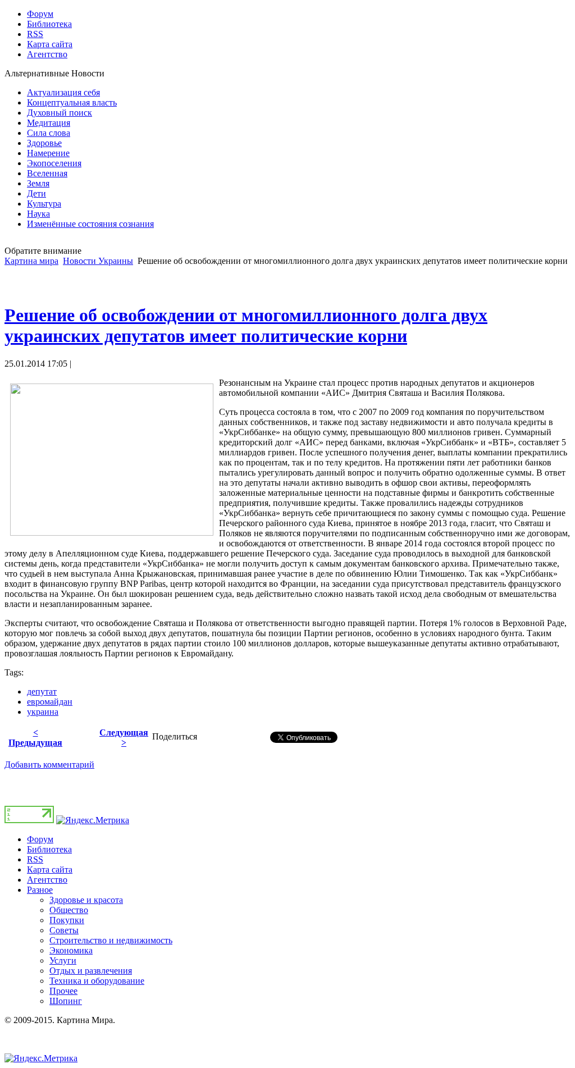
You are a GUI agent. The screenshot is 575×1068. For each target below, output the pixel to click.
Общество (68, 910)
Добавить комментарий (49, 764)
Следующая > (123, 737)
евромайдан (49, 701)
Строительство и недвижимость (110, 940)
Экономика (71, 950)
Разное (40, 889)
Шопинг (65, 1001)
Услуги (62, 960)
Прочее (63, 991)
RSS (35, 859)
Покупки (66, 920)
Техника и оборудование (96, 980)
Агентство (47, 879)
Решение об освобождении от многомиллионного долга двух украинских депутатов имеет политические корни (245, 325)
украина (42, 711)
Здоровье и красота (86, 900)
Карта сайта (49, 869)
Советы (64, 930)
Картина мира (31, 261)
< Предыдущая (35, 737)
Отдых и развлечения (90, 970)
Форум (40, 839)
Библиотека (49, 849)
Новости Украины (98, 261)
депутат (42, 691)
